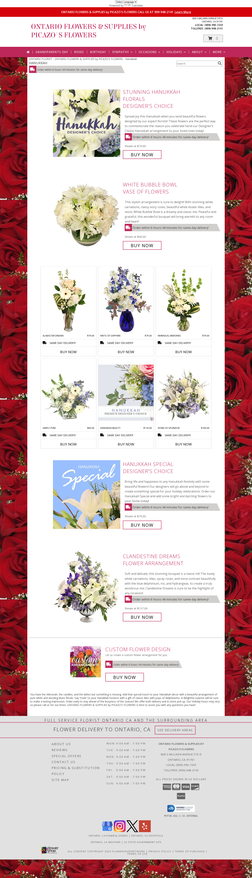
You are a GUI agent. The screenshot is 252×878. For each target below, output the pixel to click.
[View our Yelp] (145, 831)
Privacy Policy (160, 851)
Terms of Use (137, 853)
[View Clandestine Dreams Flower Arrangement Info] (87, 586)
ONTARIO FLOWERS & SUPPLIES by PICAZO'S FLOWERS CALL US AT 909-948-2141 (126, 12)
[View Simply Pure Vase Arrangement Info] (68, 392)
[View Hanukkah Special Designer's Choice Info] (87, 494)
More (217, 52)
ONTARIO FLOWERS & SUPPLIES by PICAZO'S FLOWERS (88, 30)
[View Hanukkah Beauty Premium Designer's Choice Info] (126, 392)
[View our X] (132, 831)
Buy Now (142, 155)
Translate (137, 5)
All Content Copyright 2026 (89, 851)
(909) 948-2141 (214, 28)
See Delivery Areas (175, 730)
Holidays (174, 52)
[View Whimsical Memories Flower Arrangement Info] (183, 300)
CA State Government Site (142, 842)
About (197, 52)
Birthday (98, 52)
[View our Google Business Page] (107, 831)
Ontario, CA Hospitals (147, 835)
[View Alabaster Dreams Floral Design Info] (68, 300)
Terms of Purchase (190, 851)
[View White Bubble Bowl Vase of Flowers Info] (87, 215)
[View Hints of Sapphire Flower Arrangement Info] (126, 300)
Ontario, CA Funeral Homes (108, 835)
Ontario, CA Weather (106, 842)
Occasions (148, 52)
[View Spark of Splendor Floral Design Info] (183, 392)
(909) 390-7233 (214, 25)
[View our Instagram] (120, 831)
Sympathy (120, 52)
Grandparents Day (52, 52)
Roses (79, 52)
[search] (220, 63)
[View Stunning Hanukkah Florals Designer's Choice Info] (87, 123)
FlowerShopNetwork (128, 851)
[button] (213, 38)
